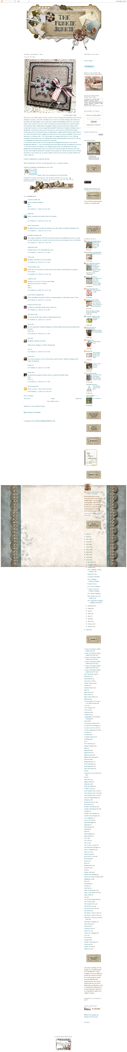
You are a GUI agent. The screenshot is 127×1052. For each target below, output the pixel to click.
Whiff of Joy (87, 949)
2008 (87, 629)
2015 (87, 544)
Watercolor (87, 944)
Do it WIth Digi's (89, 764)
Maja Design (87, 827)
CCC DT (86, 710)
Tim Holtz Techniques (90, 921)
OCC (85, 838)
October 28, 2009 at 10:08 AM (39, 274)
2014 (87, 547)
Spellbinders (29, 181)
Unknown (30, 278)
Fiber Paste (87, 779)
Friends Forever (92, 584)
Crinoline (87, 734)
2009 (87, 560)
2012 (87, 552)
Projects (86, 861)
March (90, 621)
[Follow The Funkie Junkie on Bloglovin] (89, 67)
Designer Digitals (89, 746)
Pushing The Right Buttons (93, 241)
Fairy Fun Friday (89, 768)
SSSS (85, 881)
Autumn (86, 685)
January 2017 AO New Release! (97, 365)
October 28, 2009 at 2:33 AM (39, 262)
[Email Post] (69, 178)
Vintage (47, 181)
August (90, 608)
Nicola (29, 372)
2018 (87, 536)
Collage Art (87, 714)
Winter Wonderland (29, 163)
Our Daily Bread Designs (91, 847)
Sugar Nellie (87, 895)
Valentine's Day (88, 928)
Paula (29, 324)
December (91, 562)
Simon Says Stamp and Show (92, 876)
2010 (87, 557)
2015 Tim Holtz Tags (90, 674)
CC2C (86, 705)
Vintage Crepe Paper (90, 942)
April (89, 618)
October (90, 567)
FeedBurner (97, 125)
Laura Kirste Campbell (34, 294)
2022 (87, 534)
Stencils (86, 885)
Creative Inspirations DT (91, 730)
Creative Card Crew (54, 117)
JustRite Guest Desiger (90, 813)
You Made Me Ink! (91, 373)
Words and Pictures (91, 277)
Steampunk (87, 883)
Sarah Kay (87, 867)
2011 (87, 554)
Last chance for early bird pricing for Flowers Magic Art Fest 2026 (97, 281)
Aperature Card (88, 681)
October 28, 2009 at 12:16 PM (39, 300)
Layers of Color (88, 820)
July (89, 611)
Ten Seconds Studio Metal (91, 899)
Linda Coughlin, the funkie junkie (94, 493)
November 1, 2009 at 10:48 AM (39, 391)
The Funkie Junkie (71, 115)
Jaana (29, 257)
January (90, 626)
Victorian (87, 937)
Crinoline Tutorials (89, 737)
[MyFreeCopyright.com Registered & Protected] (93, 1017)
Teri (29, 338)
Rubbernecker (88, 865)
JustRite (86, 811)
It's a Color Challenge (94, 586)
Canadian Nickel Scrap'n (93, 316)
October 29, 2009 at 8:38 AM (39, 351)
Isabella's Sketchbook (90, 806)
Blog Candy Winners (90, 697)
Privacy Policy (88, 60)
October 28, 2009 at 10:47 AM (39, 290)
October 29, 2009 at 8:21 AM (39, 333)
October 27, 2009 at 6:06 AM (39, 209)
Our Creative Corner (90, 845)
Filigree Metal (88, 781)
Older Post (79, 398)
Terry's (88, 362)
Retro (86, 863)
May (89, 616)
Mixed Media (88, 836)
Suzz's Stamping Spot (92, 289)
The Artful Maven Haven (93, 263)
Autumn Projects (89, 687)
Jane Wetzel (31, 314)
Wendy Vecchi (88, 946)
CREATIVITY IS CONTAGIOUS (91, 328)
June (89, 613)
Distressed (87, 759)
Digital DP (87, 750)
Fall (85, 770)
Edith (29, 213)
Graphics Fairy (88, 788)
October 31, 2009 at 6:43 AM (39, 381)
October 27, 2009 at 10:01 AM (39, 221)
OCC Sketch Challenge (94, 593)
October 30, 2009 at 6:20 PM (39, 367)
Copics (86, 721)
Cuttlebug (43, 179)
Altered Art (87, 676)
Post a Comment (28, 395)
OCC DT (86, 840)
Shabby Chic (87, 872)
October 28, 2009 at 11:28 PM (39, 319)
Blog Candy (87, 694)
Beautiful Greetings (33, 235)
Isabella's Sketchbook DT (91, 809)
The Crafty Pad (88, 901)
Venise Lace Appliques (90, 933)
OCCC (86, 843)
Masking (86, 829)
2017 (87, 539)
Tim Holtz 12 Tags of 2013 (91, 915)
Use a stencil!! (97, 398)
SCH (85, 870)
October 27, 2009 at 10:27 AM (39, 230)
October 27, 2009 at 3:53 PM (39, 252)
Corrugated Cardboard (91, 723)
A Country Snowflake (29, 57)
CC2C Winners (88, 707)
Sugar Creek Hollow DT (91, 892)
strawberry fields (32, 199)
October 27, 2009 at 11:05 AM (39, 242)
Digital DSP (87, 752)
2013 (87, 549)
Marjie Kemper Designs (93, 311)
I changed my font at (39, 421)
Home (53, 398)
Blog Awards (87, 692)
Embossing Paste (89, 766)
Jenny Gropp (31, 386)
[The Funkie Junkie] (94, 90)
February (90, 624)
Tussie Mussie (88, 924)
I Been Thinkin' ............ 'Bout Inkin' (92, 396)
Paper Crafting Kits (89, 849)
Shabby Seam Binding (90, 874)
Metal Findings (88, 834)
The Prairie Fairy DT (90, 908)
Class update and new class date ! (96, 387)
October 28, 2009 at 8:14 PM (39, 310)
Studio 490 (89, 351)
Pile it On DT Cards (89, 856)
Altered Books (88, 678)
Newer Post (27, 398)
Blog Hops (87, 699)
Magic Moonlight (89, 822)
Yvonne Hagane (32, 267)
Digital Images (88, 755)
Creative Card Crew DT (91, 728)
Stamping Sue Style (91, 384)
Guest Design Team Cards (91, 791)
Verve (86, 935)
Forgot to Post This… (92, 312)
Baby (85, 690)
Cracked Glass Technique (91, 725)
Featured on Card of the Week (61, 179)
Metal (86, 831)
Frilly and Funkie (89, 786)
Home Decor (87, 804)
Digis (85, 748)
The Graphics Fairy (89, 904)
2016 (87, 542)
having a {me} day (33, 304)
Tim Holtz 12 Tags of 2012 (91, 913)
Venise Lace (87, 930)
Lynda (29, 356)
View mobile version (52, 401)
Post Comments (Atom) (38, 406)
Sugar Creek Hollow (90, 890)
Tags (85, 897)
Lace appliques (88, 818)
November (91, 564)
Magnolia (87, 824)
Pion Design (87, 858)
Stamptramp (89, 340)
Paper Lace (87, 852)
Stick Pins (87, 888)
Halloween (87, 800)
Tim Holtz (39, 181)
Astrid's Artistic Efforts (92, 300)
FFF (85, 777)
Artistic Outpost (88, 683)
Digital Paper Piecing (90, 757)
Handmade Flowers (89, 802)
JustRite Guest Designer (91, 815)
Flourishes (87, 784)
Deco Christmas (88, 743)
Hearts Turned (32, 225)
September (91, 606)
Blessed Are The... (93, 574)
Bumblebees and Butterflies (93, 252)
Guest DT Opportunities (91, 797)
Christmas (34, 179)
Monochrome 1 (97, 254)
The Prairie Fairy (89, 906)
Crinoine (86, 732)
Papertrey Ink (88, 854)
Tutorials (86, 926)
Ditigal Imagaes (88, 761)
